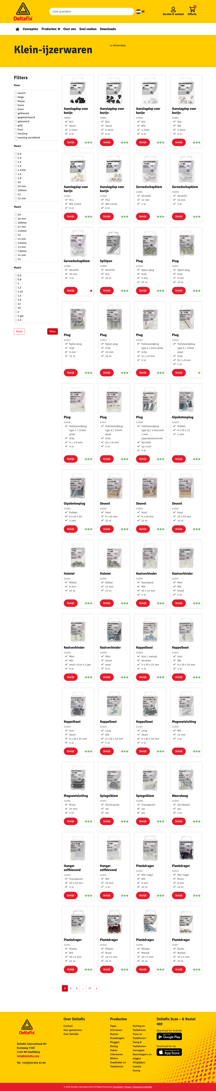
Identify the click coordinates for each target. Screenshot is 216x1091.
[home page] (17, 29)
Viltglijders (139, 1062)
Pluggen (114, 1042)
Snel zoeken (88, 29)
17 (89, 988)
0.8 (19, 279)
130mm (22, 251)
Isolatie (137, 1066)
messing (22, 133)
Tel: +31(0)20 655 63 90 (31, 1062)
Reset (19, 331)
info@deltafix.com (28, 1056)
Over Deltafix (70, 1034)
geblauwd (23, 113)
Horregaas (138, 1050)
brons (20, 105)
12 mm (21, 198)
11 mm (21, 226)
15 (19, 259)
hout (20, 129)
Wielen (114, 1058)
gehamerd (23, 121)
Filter (52, 331)
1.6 (19, 174)
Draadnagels (117, 1038)
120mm (22, 243)
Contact (68, 1026)
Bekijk (70, 142)
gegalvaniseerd (26, 117)
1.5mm (21, 170)
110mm (22, 231)
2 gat (20, 316)
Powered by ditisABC (142, 1087)
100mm (22, 190)
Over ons (69, 29)
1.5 (19, 166)
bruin (20, 109)
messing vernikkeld (28, 137)
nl (142, 11)
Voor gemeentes (72, 1030)
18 (19, 308)
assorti (21, 93)
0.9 (19, 154)
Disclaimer (118, 1087)
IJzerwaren (116, 1054)
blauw (21, 101)
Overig (136, 1070)
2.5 (19, 320)
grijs (20, 125)
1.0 (19, 158)
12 (19, 194)
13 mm (21, 247)
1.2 (19, 162)
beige (20, 97)
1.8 (19, 178)
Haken (113, 1050)
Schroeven (116, 1030)
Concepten (30, 29)
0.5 (19, 275)
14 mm (21, 255)
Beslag (114, 1046)
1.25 (20, 291)
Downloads (108, 29)
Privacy (128, 1087)
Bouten (114, 1034)
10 (19, 182)
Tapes (113, 1026)
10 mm (21, 186)
